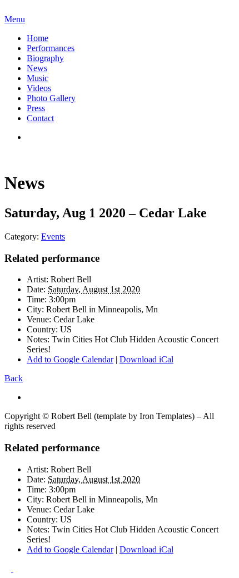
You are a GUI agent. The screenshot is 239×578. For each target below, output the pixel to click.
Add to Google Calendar (70, 359)
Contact (40, 118)
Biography (45, 58)
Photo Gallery (51, 98)
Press (36, 108)
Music (37, 78)
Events (53, 236)
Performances (50, 48)
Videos (39, 88)
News (37, 68)
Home (37, 38)
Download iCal (146, 359)
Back (13, 378)
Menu (14, 19)
